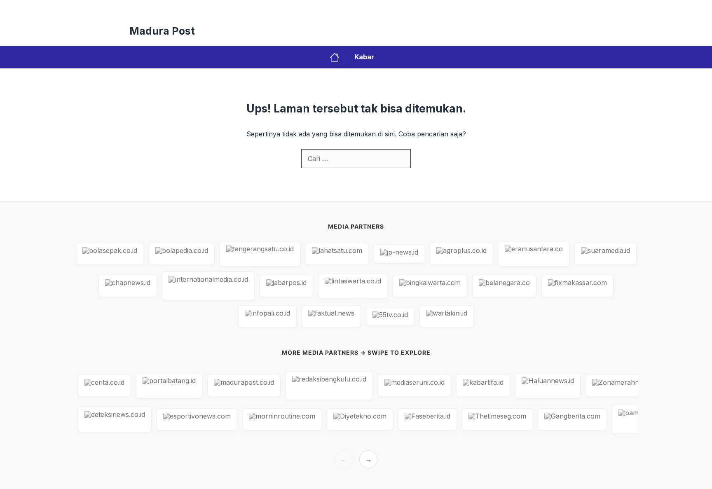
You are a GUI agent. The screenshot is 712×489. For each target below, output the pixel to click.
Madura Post (162, 31)
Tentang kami (556, 8)
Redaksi (363, 8)
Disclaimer (509, 8)
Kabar (364, 57)
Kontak (398, 8)
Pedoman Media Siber (451, 8)
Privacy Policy (318, 8)
